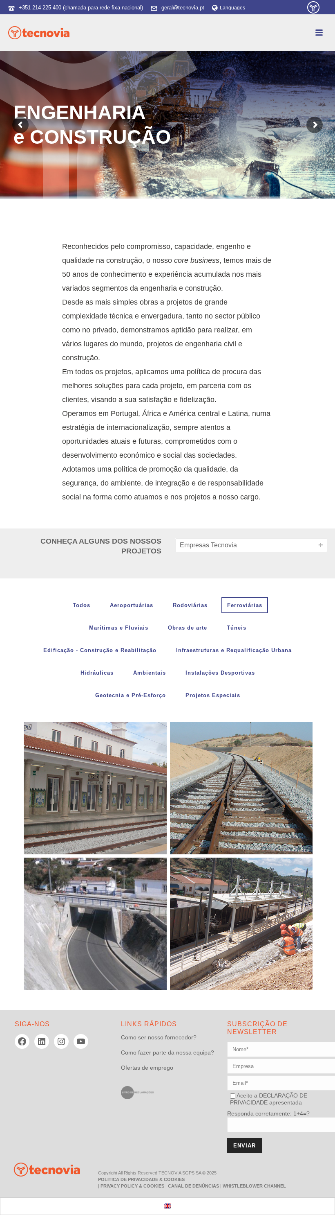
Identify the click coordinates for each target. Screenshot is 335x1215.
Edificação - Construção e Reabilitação (99, 650)
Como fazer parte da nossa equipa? (167, 1052)
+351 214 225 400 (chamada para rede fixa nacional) (81, 8)
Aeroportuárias (131, 605)
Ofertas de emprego (147, 1067)
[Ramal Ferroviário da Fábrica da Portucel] (257, 765)
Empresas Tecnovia (208, 545)
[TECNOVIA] (41, 1169)
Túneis (236, 628)
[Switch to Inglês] (167, 1206)
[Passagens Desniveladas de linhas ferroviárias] (111, 900)
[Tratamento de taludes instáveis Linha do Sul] (257, 900)
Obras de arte (187, 628)
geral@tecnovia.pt (182, 8)
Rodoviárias (190, 605)
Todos (81, 605)
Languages (232, 8)
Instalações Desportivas (220, 673)
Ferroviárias (244, 605)
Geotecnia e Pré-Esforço (130, 695)
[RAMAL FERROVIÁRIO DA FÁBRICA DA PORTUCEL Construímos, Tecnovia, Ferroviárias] (241, 788)
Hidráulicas (97, 673)
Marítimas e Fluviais (118, 628)
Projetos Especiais (212, 695)
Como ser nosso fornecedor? (159, 1037)
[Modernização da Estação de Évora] (111, 765)
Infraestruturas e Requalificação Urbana (234, 650)
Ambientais (149, 673)
